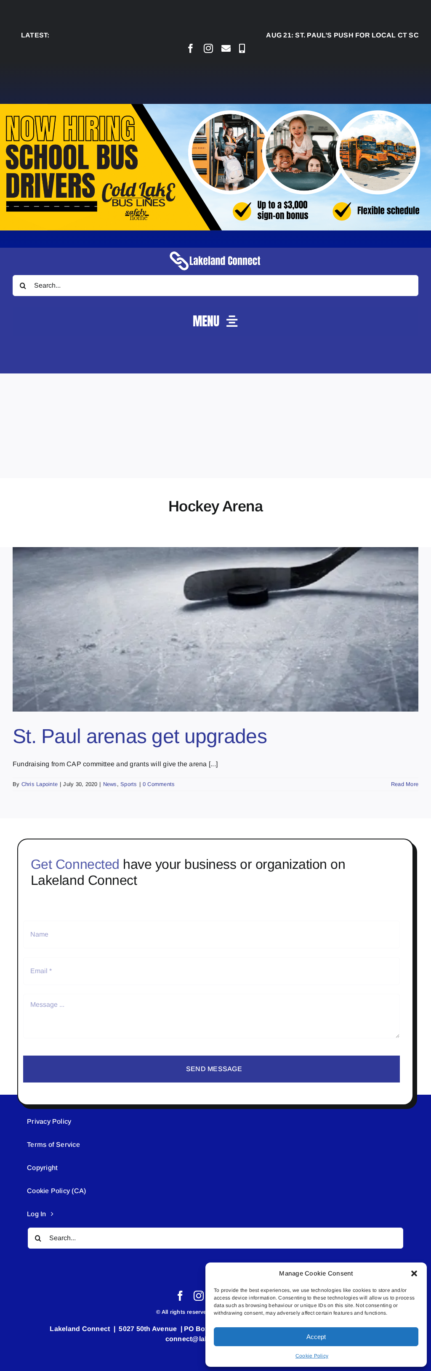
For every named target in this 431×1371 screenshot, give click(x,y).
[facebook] (190, 48)
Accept (316, 1336)
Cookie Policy (311, 1356)
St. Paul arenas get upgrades (140, 736)
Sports (128, 784)
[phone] (242, 48)
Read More (404, 784)
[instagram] (208, 48)
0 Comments (159, 784)
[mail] (226, 48)
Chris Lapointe (39, 784)
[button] (414, 1273)
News (110, 784)
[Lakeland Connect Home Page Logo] (215, 250)
